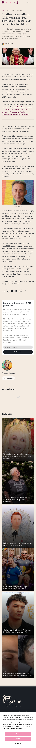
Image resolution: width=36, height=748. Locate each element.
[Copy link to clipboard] (25, 291)
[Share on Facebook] (12, 291)
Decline (18, 738)
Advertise (13, 712)
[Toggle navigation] (32, 2)
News (3, 10)
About (5, 712)
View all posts (8, 378)
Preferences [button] (24, 728)
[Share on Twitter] (7, 291)
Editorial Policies (24, 712)
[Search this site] (28, 2)
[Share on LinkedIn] (16, 291)
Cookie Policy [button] (17, 726)
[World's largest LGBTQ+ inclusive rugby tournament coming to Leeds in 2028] (18, 569)
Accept (18, 733)
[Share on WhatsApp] (20, 291)
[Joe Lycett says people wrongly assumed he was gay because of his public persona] (18, 526)
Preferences (18, 743)
